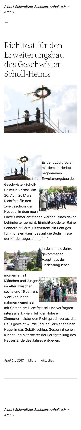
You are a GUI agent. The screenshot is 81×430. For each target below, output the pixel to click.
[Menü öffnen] (6, 21)
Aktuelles (47, 360)
